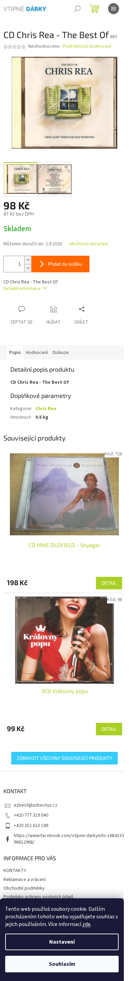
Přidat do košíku (65, 264)
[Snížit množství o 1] (27, 268)
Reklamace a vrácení (24, 879)
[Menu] (113, 9)
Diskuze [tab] (61, 352)
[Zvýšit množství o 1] (27, 260)
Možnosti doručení (89, 244)
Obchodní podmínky (24, 888)
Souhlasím (62, 964)
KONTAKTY (14, 870)
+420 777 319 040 (31, 815)
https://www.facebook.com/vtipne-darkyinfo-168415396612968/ (69, 839)
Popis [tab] (15, 352)
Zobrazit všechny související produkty (64, 758)
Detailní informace (22, 288)
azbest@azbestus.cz (35, 805)
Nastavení (62, 942)
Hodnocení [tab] (37, 352)
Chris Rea (45, 408)
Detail (109, 583)
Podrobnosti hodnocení (87, 46)
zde (86, 924)
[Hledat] (77, 9)
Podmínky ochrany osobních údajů (38, 896)
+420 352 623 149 (31, 825)
